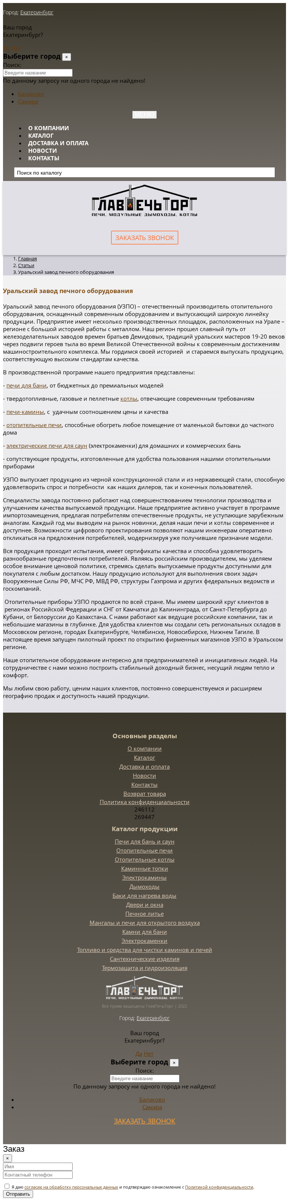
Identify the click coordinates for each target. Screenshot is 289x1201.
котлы (128, 398)
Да (6, 48)
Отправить (18, 1194)
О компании (48, 128)
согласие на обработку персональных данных (71, 1187)
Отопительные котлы (145, 859)
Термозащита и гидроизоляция (144, 967)
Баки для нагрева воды (144, 895)
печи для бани (26, 385)
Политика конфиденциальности (145, 802)
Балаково (31, 93)
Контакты (43, 158)
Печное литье (144, 913)
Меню (144, 114)
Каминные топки (144, 868)
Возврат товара (144, 793)
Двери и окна (144, 904)
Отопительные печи (144, 850)
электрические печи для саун (46, 445)
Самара (28, 101)
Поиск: (12, 64)
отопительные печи (34, 425)
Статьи (26, 265)
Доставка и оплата (58, 143)
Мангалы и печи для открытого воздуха (145, 922)
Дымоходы (144, 886)
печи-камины (25, 411)
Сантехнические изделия (144, 958)
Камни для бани (144, 931)
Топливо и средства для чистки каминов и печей (144, 949)
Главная (27, 258)
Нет (16, 48)
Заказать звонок (145, 237)
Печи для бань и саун (145, 841)
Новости (42, 150)
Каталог (40, 135)
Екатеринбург (36, 12)
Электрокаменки (144, 940)
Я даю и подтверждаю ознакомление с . (132, 1187)
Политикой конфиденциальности (219, 1187)
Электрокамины (144, 877)
